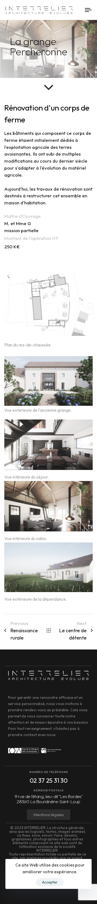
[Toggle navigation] (77, 10)
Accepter (50, 882)
